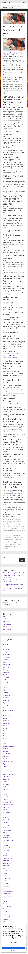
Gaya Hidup (6, 700)
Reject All (13, 945)
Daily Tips (6, 672)
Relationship (6, 860)
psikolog (5, 855)
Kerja (4, 766)
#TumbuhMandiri (7, 546)
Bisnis (4, 662)
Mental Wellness (7, 812)
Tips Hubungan (7, 906)
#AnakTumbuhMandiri (9, 530)
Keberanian (18, 519)
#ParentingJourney (19, 541)
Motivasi (5, 815)
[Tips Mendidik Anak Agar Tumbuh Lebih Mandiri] (14, 23)
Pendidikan (14, 523)
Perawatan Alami (7, 848)
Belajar (5, 659)
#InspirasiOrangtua (8, 532)
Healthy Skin (6, 723)
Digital (5, 675)
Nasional (5, 817)
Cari (4, 557)
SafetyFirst (6, 871)
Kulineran (6, 789)
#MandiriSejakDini (18, 533)
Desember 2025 (7, 629)
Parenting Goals (7, 523)
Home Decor (6, 736)
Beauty (5, 652)
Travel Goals (6, 916)
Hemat (5, 725)
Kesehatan (6, 769)
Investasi (5, 748)
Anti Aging (6, 649)
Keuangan (6, 779)
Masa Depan (6, 807)
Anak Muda (6, 644)
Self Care (5, 876)
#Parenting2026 (7, 537)
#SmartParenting (7, 544)
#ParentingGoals (7, 539)
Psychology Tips (7, 858)
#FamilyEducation (20, 530)
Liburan (5, 794)
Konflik (5, 781)
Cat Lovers (6, 667)
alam (4, 642)
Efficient (5, 682)
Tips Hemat (6, 904)
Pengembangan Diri (8, 840)
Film (4, 690)
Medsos (5, 809)
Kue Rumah (6, 787)
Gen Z (4, 708)
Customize (14, 942)
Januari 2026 (6, 626)
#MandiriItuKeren (7, 533)
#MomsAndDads (16, 535)
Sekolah (5, 873)
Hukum (5, 738)
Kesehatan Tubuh (8, 774)
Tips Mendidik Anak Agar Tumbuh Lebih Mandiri (12, 30)
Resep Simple (7, 863)
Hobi (4, 733)
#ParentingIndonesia (8, 541)
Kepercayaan (18, 521)
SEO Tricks (6, 886)
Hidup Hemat (6, 731)
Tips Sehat (6, 911)
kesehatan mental (8, 771)
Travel (4, 914)
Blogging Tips (7, 664)
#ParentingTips (7, 542)
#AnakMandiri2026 (8, 528)
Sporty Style (6, 893)
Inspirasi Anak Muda (9, 746)
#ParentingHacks (16, 539)
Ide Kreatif (6, 741)
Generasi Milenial (8, 710)
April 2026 (6, 619)
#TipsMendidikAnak (17, 544)
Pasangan (5, 827)
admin (16, 36)
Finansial (5, 692)
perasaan (5, 843)
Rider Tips (6, 865)
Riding (5, 868)
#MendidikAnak (7, 535)
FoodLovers (6, 695)
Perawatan (6, 845)
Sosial (4, 888)
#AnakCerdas (6, 526)
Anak (13, 490)
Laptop (5, 792)
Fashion (5, 687)
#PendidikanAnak (16, 542)
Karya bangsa (6, 751)
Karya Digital (6, 753)
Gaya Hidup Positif (9, 519)
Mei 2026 (5, 616)
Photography (6, 853)
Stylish (5, 899)
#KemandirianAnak (19, 532)
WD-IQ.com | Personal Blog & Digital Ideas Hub (8, 4)
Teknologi (6, 901)
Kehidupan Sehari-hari (9, 521)
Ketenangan (6, 776)
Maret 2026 (6, 621)
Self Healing (6, 878)
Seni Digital (6, 883)
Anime (5, 647)
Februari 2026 (7, 624)
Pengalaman (21, 523)
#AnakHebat (13, 526)
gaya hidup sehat (8, 705)
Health (5, 718)
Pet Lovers (6, 850)
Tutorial (10, 524)
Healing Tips (6, 715)
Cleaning (5, 670)
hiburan (5, 728)
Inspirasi (5, 743)
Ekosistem (6, 685)
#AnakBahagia (20, 524)
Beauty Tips (6, 657)
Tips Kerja (6, 909)
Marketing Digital (8, 804)
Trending (5, 524)
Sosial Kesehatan (8, 891)
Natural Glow (6, 820)
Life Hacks (6, 797)
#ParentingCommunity (18, 537)
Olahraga (5, 822)
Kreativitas (6, 784)
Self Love (5, 881)
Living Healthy (7, 802)
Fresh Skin (6, 697)
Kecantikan (6, 759)
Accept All (13, 948)
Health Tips (6, 720)
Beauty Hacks (7, 654)
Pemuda (5, 832)
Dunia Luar (6, 680)
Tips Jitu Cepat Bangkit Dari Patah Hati (14, 573)
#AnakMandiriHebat (19, 528)
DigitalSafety (6, 677)
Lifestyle (5, 799)
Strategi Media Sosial (9, 896)
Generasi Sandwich (8, 713)
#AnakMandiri (21, 526)
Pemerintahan (7, 830)
